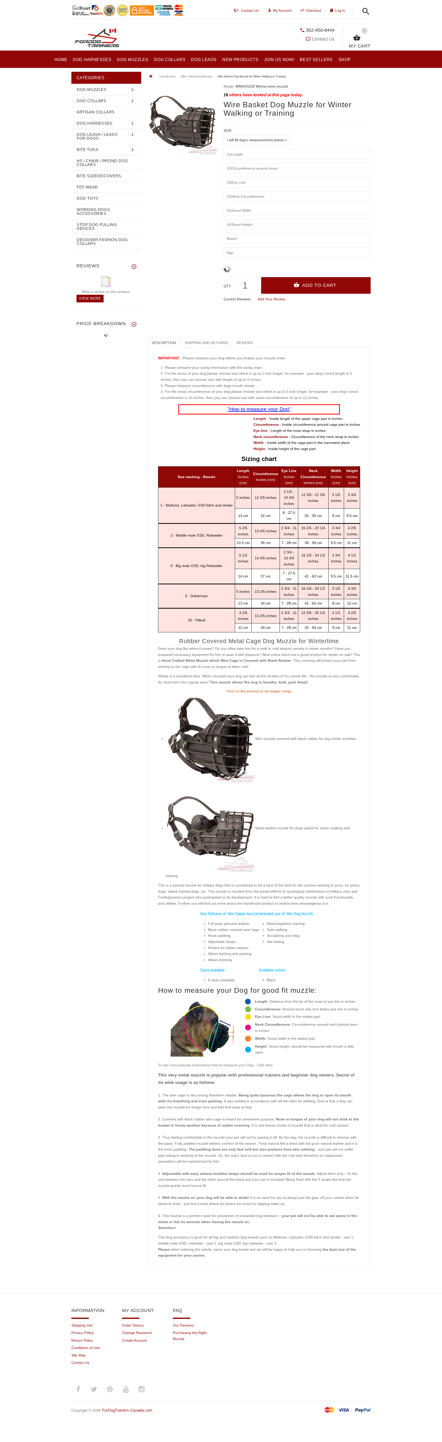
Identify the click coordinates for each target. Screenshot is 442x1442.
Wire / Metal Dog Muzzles (197, 76)
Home (151, 76)
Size (227, 130)
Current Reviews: (237, 299)
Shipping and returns (206, 343)
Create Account (134, 1340)
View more (90, 298)
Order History (133, 1325)
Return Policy (82, 1340)
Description (164, 343)
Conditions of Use (85, 1348)
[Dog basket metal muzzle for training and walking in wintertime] (210, 828)
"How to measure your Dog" (259, 409)
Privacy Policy (82, 1333)
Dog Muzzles (167, 76)
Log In (340, 10)
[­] (364, 11)
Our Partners (183, 1325)
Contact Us (323, 39)
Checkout (313, 10)
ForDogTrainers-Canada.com (127, 1410)
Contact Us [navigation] (250, 10)
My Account (282, 10)
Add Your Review (271, 299)
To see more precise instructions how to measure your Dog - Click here (215, 1065)
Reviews (245, 343)
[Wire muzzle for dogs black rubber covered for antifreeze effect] (210, 739)
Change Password (137, 1333)
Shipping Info (82, 1325)
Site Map (78, 1355)
